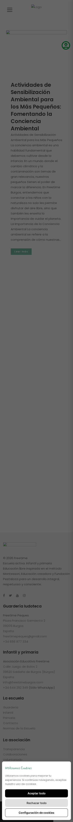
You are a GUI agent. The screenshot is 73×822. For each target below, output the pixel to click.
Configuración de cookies (36, 812)
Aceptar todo (37, 793)
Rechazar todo (37, 803)
